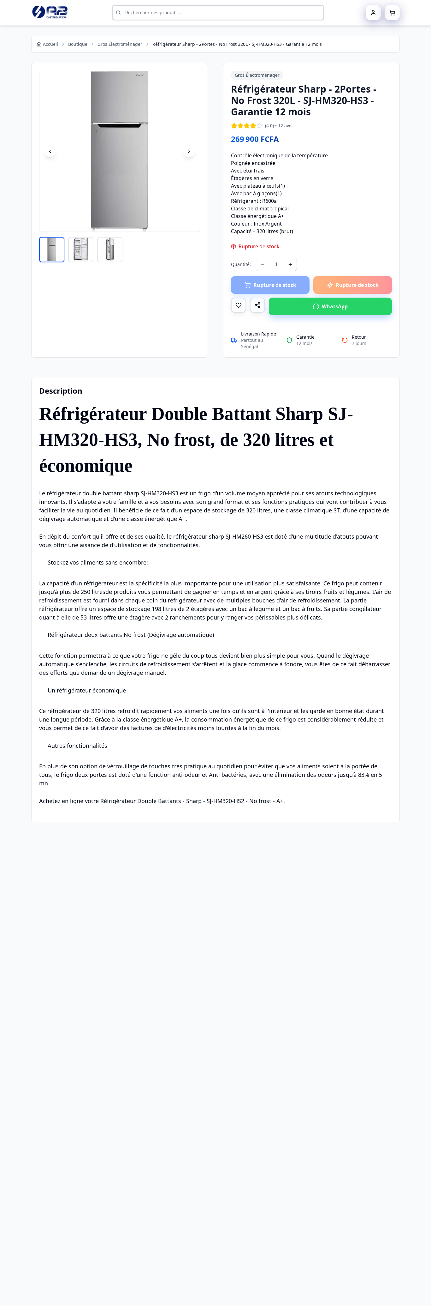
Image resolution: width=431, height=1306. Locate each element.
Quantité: (241, 264)
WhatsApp (335, 306)
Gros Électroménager (119, 44)
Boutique (77, 44)
